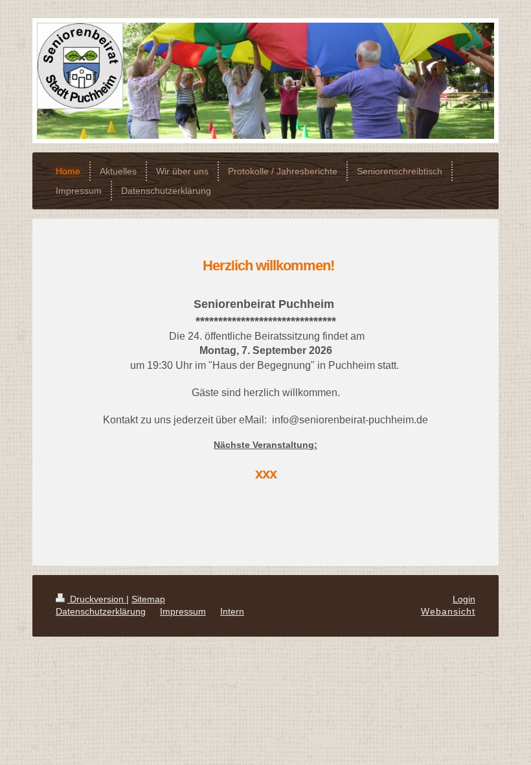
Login (464, 599)
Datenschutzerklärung (101, 611)
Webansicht (448, 611)
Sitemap (148, 599)
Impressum (183, 611)
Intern (232, 611)
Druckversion (96, 599)
